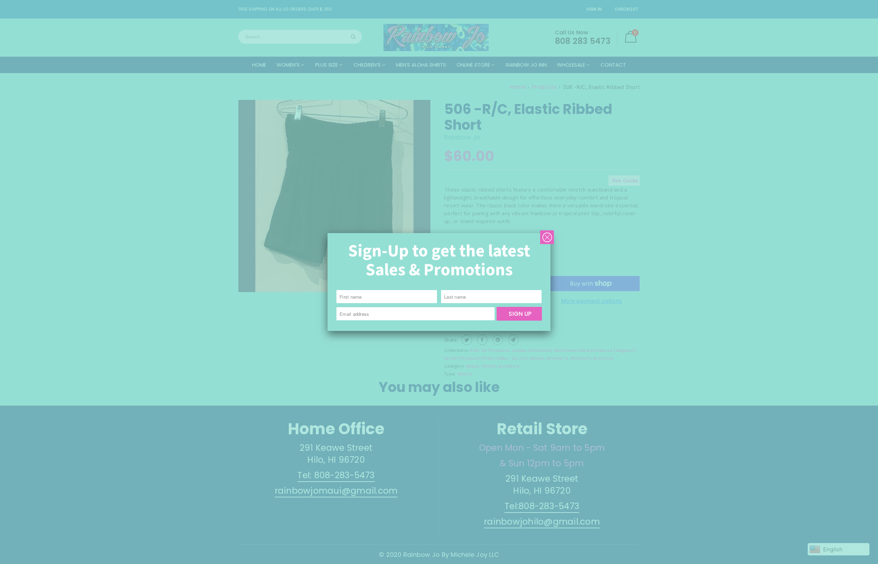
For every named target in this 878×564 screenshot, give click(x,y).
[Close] (547, 237)
